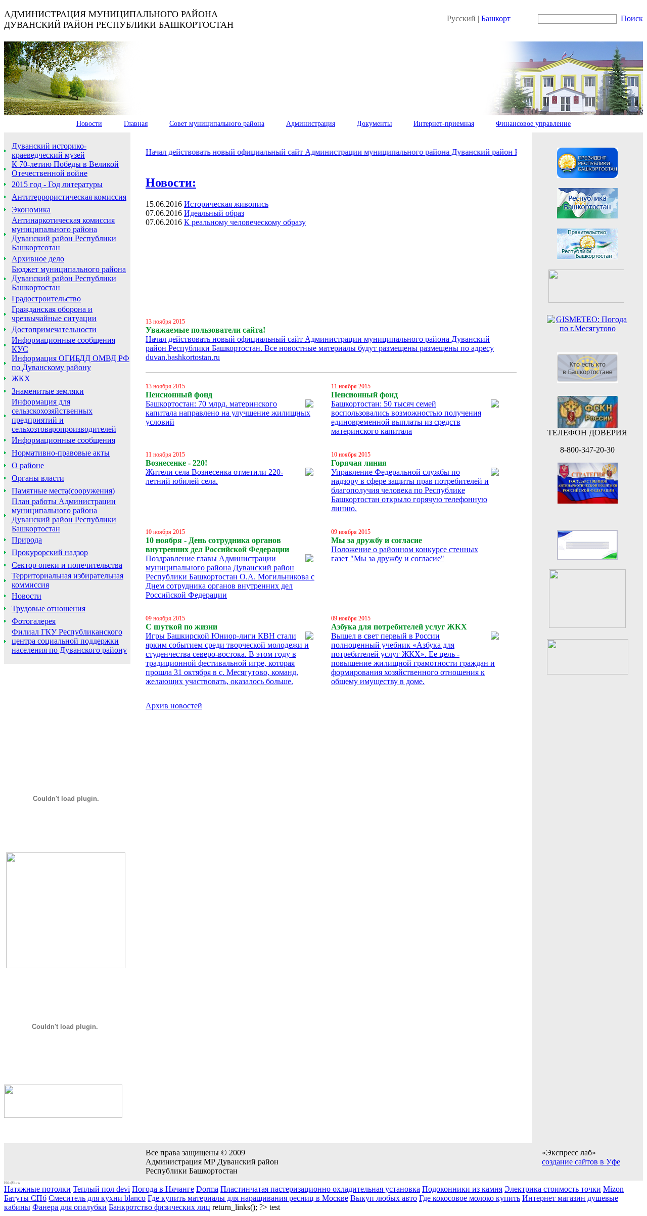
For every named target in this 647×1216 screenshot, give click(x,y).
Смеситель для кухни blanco (97, 1198)
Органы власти (38, 478)
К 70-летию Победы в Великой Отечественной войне (65, 168)
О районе (28, 465)
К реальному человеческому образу (245, 222)
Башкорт (496, 18)
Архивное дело (38, 258)
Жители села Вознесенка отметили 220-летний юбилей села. (214, 476)
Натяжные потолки (37, 1189)
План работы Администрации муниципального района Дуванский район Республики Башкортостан (64, 515)
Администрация (310, 123)
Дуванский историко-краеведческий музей (49, 150)
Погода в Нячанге (163, 1189)
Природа (27, 539)
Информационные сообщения (63, 440)
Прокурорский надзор (50, 552)
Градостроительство (46, 298)
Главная (136, 123)
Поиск (632, 18)
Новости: (171, 182)
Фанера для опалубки (69, 1207)
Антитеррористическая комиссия (69, 197)
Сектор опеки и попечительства (67, 565)
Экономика (31, 209)
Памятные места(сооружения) (63, 490)
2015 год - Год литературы (57, 184)
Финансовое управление (533, 123)
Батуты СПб (25, 1198)
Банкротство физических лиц (159, 1207)
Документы (374, 123)
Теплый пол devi (101, 1189)
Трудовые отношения (48, 608)
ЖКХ (21, 378)
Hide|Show (12, 1183)
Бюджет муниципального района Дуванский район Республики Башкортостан (69, 278)
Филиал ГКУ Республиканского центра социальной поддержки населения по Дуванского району (69, 640)
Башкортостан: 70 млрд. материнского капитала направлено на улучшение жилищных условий (228, 412)
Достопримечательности (54, 329)
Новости (89, 123)
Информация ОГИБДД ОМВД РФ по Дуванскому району (70, 363)
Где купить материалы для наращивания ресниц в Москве (248, 1198)
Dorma (207, 1189)
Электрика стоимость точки (552, 1189)
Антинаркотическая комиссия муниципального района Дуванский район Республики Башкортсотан (64, 234)
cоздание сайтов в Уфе (581, 1161)
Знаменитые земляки (48, 391)
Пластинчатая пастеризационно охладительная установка (320, 1189)
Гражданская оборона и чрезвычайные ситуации (54, 314)
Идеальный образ (214, 213)
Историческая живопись (226, 204)
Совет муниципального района (216, 123)
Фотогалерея (34, 621)
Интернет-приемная (443, 123)
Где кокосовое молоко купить (469, 1198)
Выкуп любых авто (383, 1198)
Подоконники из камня (462, 1189)
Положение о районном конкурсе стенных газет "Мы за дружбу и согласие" (404, 554)
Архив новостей (174, 705)
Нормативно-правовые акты (61, 452)
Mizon (613, 1189)
